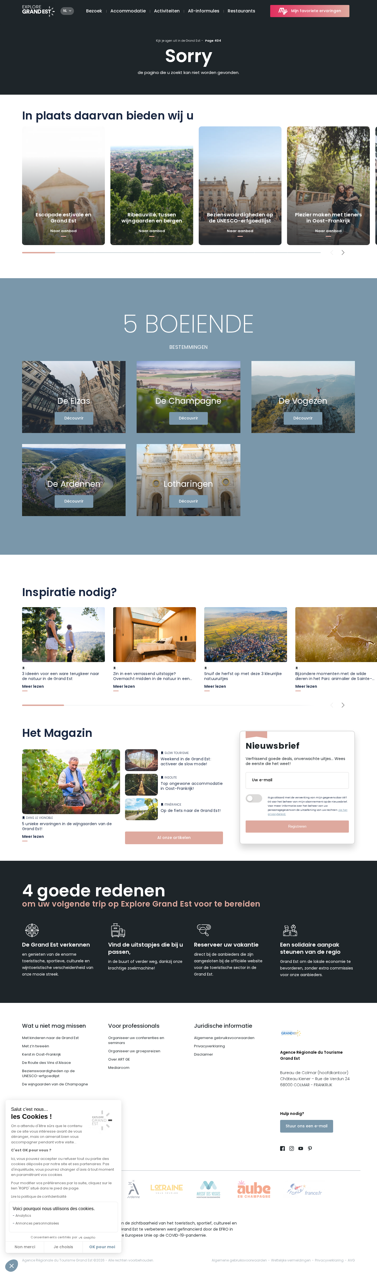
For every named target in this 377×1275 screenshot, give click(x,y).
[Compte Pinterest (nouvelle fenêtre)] (308, 1149)
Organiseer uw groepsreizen (134, 1051)
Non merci (25, 1247)
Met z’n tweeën (35, 1046)
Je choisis (63, 1247)
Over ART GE (119, 1059)
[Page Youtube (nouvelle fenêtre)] (300, 1149)
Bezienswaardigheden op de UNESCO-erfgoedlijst (48, 1073)
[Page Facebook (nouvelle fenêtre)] (283, 1149)
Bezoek (94, 11)
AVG (351, 1260)
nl (65, 11)
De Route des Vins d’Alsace (46, 1063)
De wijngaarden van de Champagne (55, 1084)
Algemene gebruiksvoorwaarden (224, 1038)
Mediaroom (118, 1068)
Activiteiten (167, 11)
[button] (11, 1265)
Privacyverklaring (209, 1046)
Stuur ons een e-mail (307, 1126)
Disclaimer (203, 1055)
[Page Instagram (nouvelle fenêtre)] (291, 1149)
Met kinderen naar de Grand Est (50, 1038)
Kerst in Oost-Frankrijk (41, 1055)
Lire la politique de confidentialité (38, 1197)
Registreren (297, 826)
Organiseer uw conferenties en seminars (136, 1040)
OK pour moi (102, 1247)
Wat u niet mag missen (54, 1026)
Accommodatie (128, 11)
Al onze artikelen (174, 838)
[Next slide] (343, 252)
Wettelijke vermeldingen (291, 1260)
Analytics (23, 1216)
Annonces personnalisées (37, 1223)
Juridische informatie (223, 1026)
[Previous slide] (332, 252)
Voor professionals (134, 1026)
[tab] (38, 252)
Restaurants (241, 11)
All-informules (203, 11)
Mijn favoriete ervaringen (316, 11)
